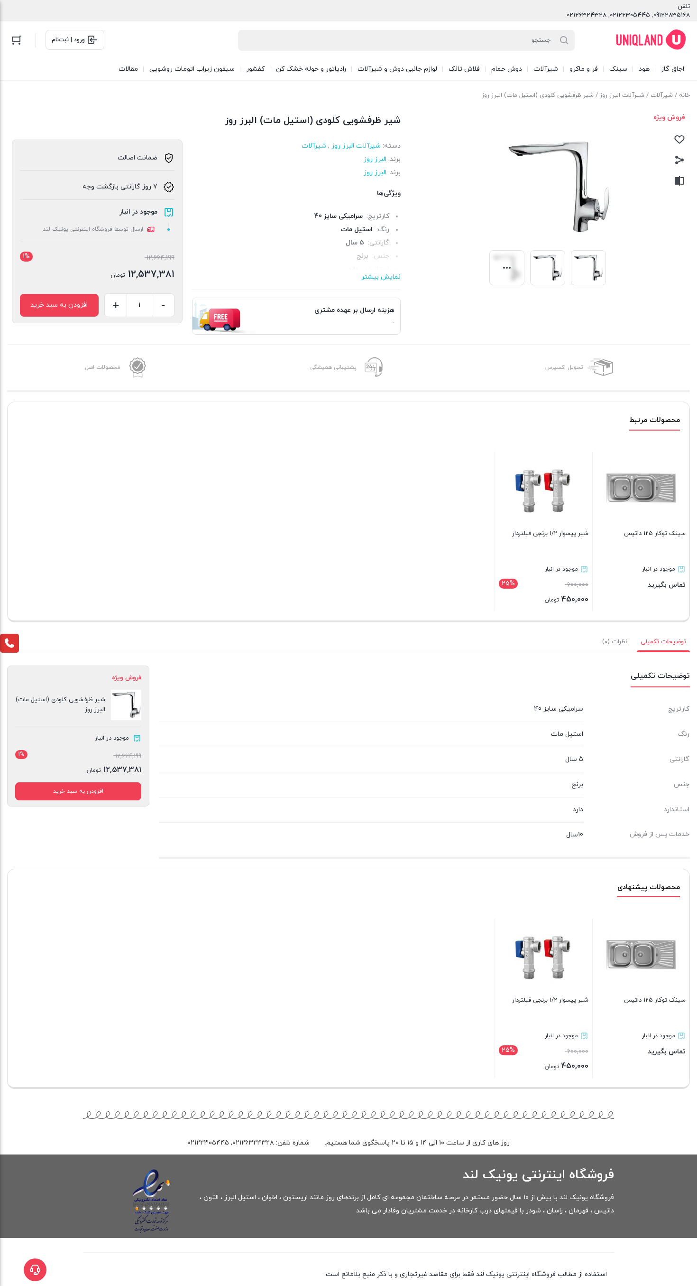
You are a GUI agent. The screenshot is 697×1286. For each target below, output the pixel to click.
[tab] (663, 642)
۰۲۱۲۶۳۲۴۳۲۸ (253, 1142)
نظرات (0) (614, 642)
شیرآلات (662, 95)
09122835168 (671, 15)
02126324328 (586, 15)
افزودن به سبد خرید (59, 305)
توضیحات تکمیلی (663, 642)
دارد (578, 809)
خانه (684, 95)
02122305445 (630, 15)
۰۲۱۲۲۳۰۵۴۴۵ (208, 1142)
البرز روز (375, 159)
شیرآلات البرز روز (622, 95)
